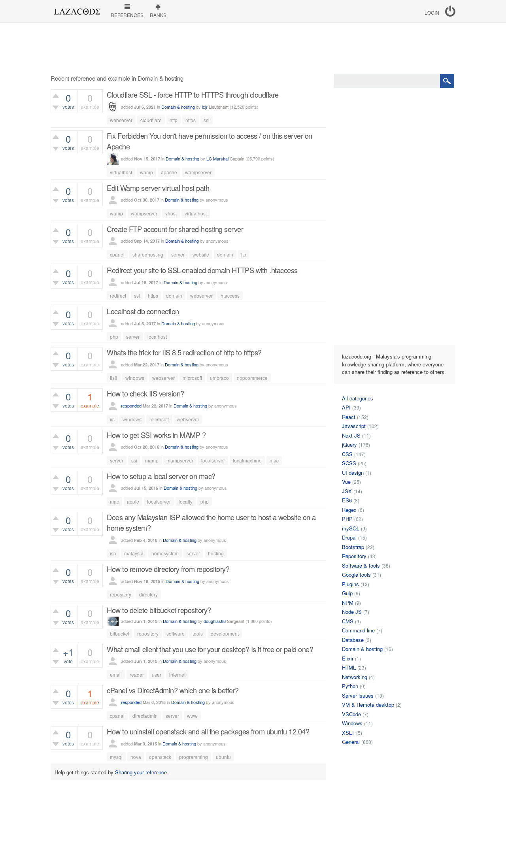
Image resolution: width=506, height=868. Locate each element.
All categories (357, 398)
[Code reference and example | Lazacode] (76, 9)
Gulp (347, 593)
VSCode (351, 714)
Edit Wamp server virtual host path (158, 188)
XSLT (348, 732)
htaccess (230, 295)
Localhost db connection (143, 311)
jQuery (349, 444)
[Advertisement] (253, 48)
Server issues (358, 695)
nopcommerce (252, 377)
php (114, 336)
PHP (347, 519)
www (192, 715)
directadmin (145, 715)
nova (135, 756)
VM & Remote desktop (368, 704)
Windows (352, 723)
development (225, 633)
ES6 (347, 500)
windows (134, 377)
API (346, 407)
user (156, 674)
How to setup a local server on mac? (161, 476)
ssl (207, 120)
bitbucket (119, 633)
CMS (347, 621)
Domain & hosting (178, 107)
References (127, 14)
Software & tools (361, 565)
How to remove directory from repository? (168, 569)
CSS (347, 454)
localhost (157, 336)
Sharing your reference (141, 772)
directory (148, 594)
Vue (346, 481)
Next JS (351, 435)
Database (353, 639)
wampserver (198, 172)
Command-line (358, 630)
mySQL (350, 528)
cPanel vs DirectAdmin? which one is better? (173, 690)
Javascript (354, 426)
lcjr (205, 107)
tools (198, 633)
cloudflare (151, 120)
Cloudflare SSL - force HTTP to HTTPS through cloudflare (193, 94)
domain (225, 254)
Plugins (350, 584)
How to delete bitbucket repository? (159, 610)
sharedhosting (147, 254)
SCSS (349, 463)
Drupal (349, 537)
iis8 (113, 377)
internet (177, 674)
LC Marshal (217, 158)
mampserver (179, 460)
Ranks (158, 14)
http (173, 120)
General (351, 741)
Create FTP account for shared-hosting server (175, 229)
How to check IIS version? (145, 393)
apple (133, 501)
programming (193, 756)
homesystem (165, 553)
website (201, 254)
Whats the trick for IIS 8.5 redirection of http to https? (184, 352)
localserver (213, 460)
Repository (354, 556)
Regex (349, 509)
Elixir (347, 658)
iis (112, 419)
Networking (354, 677)
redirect (118, 295)
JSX (347, 491)
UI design (353, 472)
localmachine (247, 460)
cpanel (117, 254)
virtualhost (121, 172)
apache (169, 172)
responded (131, 405)
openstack (160, 756)
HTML (349, 667)
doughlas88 (215, 621)
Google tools (356, 574)
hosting (216, 553)
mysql (116, 756)
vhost (171, 213)
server (178, 254)
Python (350, 686)
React (348, 417)
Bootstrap (353, 547)
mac (274, 460)
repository (120, 594)
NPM (347, 602)
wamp (146, 172)
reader (137, 674)
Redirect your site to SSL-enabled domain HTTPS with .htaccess (202, 270)
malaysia (133, 553)
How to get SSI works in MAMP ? (156, 435)
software (175, 633)
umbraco (219, 377)
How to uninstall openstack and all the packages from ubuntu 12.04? (208, 731)
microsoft (192, 377)
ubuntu (223, 756)
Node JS (352, 611)
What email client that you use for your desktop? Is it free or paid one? (210, 649)
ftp (243, 254)
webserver (121, 120)
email (116, 674)
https (190, 120)
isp (113, 553)
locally (186, 501)
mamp (152, 460)
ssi (134, 460)
